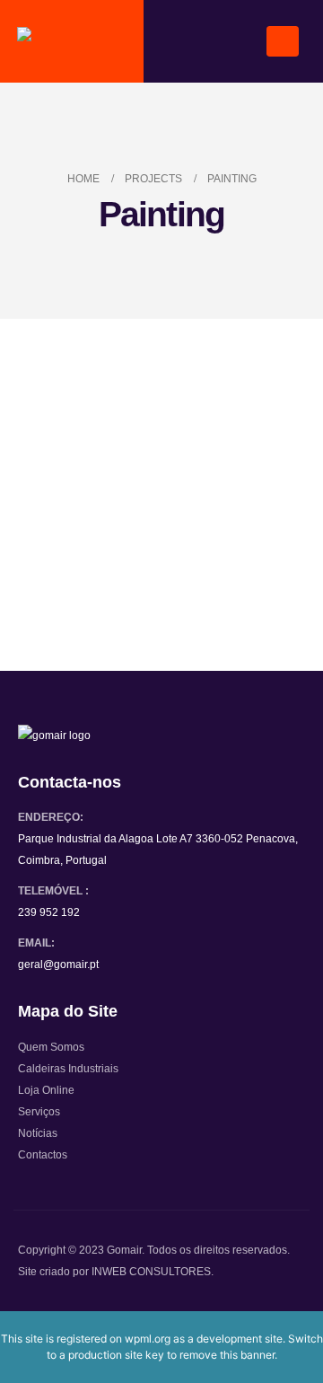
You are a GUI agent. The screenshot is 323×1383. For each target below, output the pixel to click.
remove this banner (227, 1354)
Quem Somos (51, 1047)
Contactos (42, 1154)
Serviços (39, 1111)
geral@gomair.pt (58, 964)
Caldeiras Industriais (68, 1068)
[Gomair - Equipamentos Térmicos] (72, 42)
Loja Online (46, 1090)
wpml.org (147, 1338)
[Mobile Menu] (282, 41)
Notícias (37, 1133)
